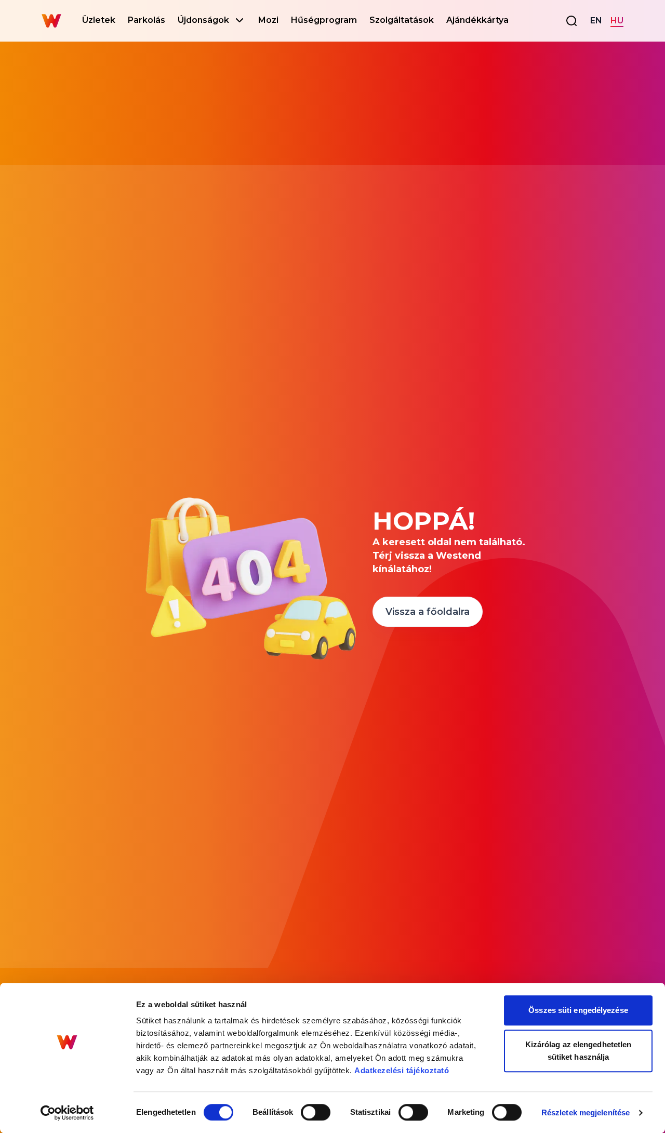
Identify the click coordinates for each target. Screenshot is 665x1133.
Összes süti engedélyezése (578, 1010)
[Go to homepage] (51, 21)
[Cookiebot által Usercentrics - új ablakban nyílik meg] (67, 1113)
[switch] (315, 1112)
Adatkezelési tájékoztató (401, 1070)
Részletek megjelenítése (585, 1112)
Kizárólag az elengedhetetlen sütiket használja (578, 1050)
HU (616, 20)
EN (596, 20)
